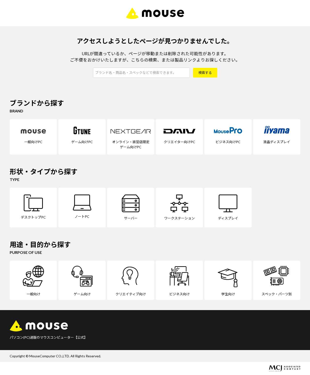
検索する (205, 72)
